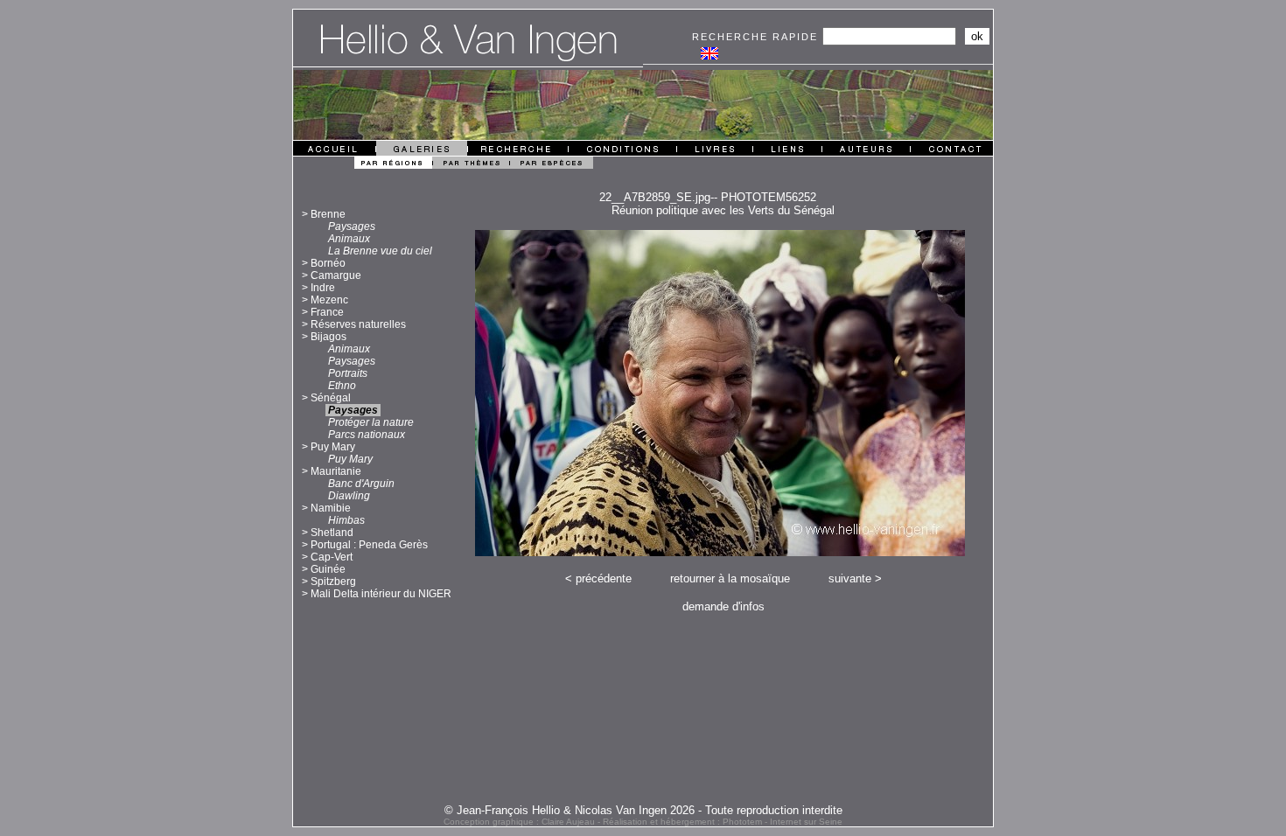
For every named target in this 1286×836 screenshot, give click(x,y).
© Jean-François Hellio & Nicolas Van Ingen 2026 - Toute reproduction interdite (643, 810)
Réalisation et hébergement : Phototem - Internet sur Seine (722, 821)
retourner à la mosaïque (730, 578)
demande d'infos (723, 606)
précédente (604, 578)
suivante (849, 578)
